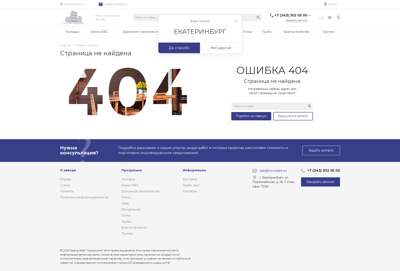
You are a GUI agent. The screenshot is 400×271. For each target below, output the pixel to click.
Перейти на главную (251, 116)
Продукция (131, 170)
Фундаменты (131, 209)
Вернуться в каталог (293, 116)
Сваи (125, 203)
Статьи (65, 185)
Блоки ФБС (130, 185)
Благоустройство (134, 227)
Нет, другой (221, 48)
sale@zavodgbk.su (116, 4)
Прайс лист (191, 185)
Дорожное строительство (140, 191)
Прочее (127, 234)
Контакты (190, 191)
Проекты (66, 191)
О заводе (68, 170)
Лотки (126, 215)
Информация (194, 170)
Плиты (126, 197)
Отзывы (65, 179)
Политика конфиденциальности (84, 197)
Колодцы (128, 179)
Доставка (190, 179)
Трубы (126, 221)
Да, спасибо (179, 48)
